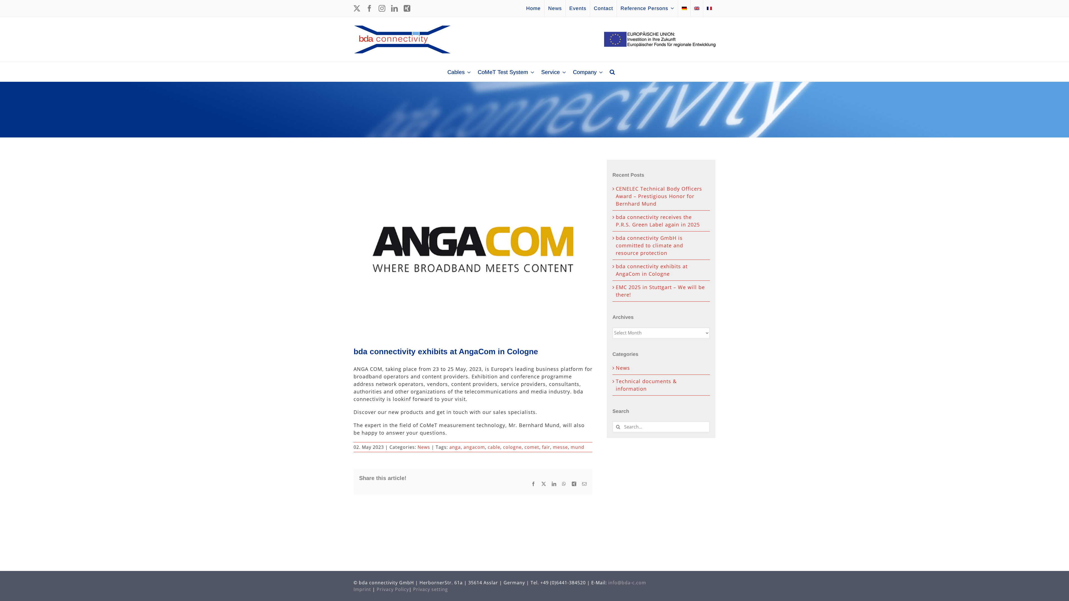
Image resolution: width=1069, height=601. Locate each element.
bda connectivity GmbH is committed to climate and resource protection (649, 245)
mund (577, 447)
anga (455, 447)
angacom (474, 447)
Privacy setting (430, 589)
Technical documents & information (646, 385)
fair (546, 447)
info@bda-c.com (627, 583)
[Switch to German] (684, 8)
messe (560, 447)
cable (494, 447)
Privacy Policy (393, 589)
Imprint (362, 589)
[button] (612, 72)
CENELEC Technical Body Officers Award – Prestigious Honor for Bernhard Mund (659, 196)
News (424, 447)
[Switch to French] (709, 8)
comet (531, 447)
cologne (512, 447)
